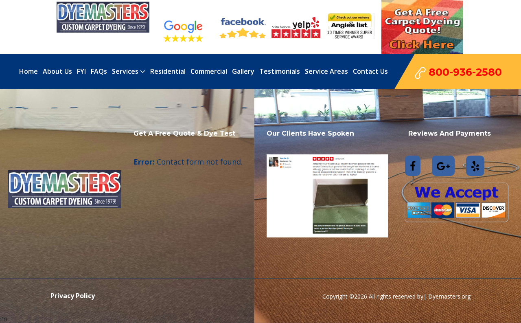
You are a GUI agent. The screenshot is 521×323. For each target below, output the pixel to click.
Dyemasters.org (449, 296)
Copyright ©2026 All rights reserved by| (375, 296)
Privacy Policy (72, 295)
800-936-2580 (464, 72)
